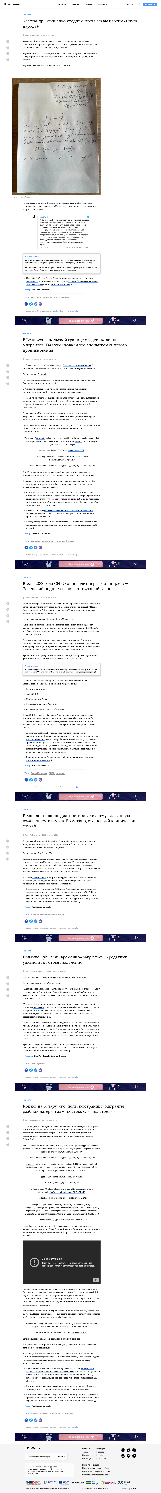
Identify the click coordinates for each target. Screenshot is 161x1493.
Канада (61, 914)
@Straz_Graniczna (44, 1211)
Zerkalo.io (42, 374)
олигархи (60, 773)
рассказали (38, 1007)
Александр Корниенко (41, 297)
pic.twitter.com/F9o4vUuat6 (71, 1177)
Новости (62, 4)
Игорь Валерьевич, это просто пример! (61, 670)
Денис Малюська (39, 773)
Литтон (74, 902)
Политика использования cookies (96, 1475)
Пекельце (102, 4)
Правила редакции (90, 1465)
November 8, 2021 (76, 450)
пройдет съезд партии (40, 57)
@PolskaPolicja (52, 1189)
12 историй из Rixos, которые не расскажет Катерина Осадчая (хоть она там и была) (60, 261)
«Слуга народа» (61, 297)
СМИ (33, 1063)
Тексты (75, 4)
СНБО (52, 773)
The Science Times (46, 853)
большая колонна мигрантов (77, 365)
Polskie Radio (29, 1139)
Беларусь (35, 541)
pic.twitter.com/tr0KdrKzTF (79, 1327)
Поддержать (149, 4)
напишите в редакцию (61, 1489)
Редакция (100, 1449)
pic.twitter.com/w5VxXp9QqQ (62, 460)
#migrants (40, 438)
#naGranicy (55, 1192)
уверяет (69, 1345)
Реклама (100, 1455)
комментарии (29, 1029)
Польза (88, 4)
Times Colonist (39, 877)
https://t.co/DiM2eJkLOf (78, 1170)
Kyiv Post (41, 1063)
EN (132, 4)
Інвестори (100, 1452)
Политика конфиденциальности (96, 1472)
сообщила (37, 48)
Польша (70, 541)
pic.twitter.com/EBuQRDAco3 (86, 1214)
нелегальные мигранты (53, 541)
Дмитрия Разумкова (60, 284)
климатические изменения (44, 914)
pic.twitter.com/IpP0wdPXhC (70, 1152)
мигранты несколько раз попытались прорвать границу (58, 1386)
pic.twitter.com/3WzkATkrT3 (72, 1192)
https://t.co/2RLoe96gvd (64, 444)
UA (128, 4)
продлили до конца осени (38, 517)
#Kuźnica (30, 1164)
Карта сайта (101, 1459)
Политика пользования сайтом (95, 1468)
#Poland (78, 441)
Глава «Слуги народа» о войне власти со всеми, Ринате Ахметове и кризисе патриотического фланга (61, 269)
